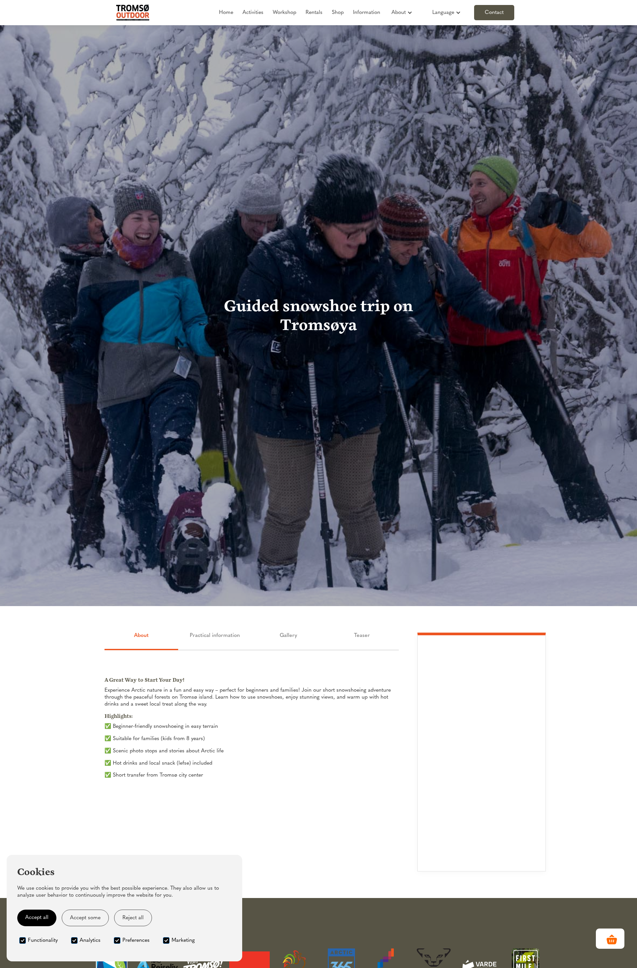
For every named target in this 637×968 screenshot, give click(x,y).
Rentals (314, 12)
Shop (338, 12)
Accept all (36, 917)
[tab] (141, 641)
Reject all (133, 918)
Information (366, 12)
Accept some (85, 918)
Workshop (284, 12)
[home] (132, 13)
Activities (253, 12)
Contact (494, 12)
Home (226, 12)
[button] (402, 12)
